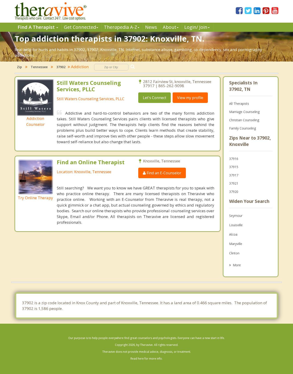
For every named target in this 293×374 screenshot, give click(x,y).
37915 (233, 167)
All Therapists (239, 103)
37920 (233, 191)
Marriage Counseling (244, 112)
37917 (233, 175)
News (151, 27)
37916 (233, 158)
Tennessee (39, 67)
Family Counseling (242, 128)
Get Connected (80, 27)
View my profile (190, 97)
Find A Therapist (37, 27)
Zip (19, 67)
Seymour (235, 215)
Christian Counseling (244, 120)
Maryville (235, 244)
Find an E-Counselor (163, 172)
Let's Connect (154, 97)
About (169, 27)
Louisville (236, 225)
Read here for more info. (146, 359)
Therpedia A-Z (120, 27)
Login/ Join (195, 27)
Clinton (234, 253)
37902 (60, 67)
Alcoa (233, 234)
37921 (233, 183)
